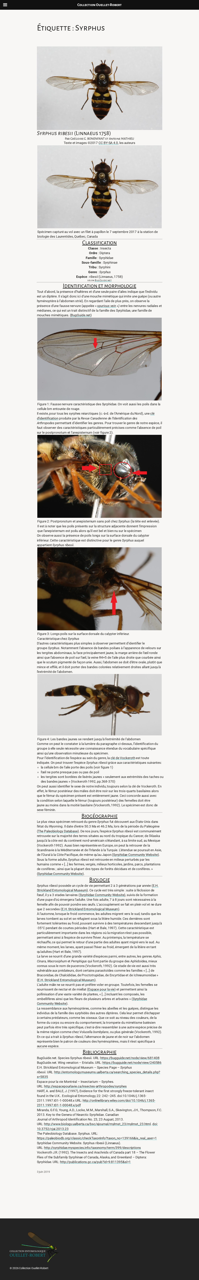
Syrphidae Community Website (135, 855)
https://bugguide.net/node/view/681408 (129, 1058)
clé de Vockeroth (123, 758)
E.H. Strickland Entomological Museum (90, 909)
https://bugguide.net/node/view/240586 (131, 1063)
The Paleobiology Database (58, 831)
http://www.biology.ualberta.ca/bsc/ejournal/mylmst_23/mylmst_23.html (97, 1124)
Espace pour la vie (101, 989)
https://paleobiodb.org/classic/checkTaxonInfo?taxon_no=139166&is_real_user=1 (97, 1138)
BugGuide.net (103, 280)
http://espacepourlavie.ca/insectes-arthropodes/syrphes (85, 1086)
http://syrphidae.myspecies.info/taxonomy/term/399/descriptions (92, 1148)
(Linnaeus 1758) (74, 133)
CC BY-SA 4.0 (108, 143)
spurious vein (106, 306)
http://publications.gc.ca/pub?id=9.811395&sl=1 (95, 1162)
